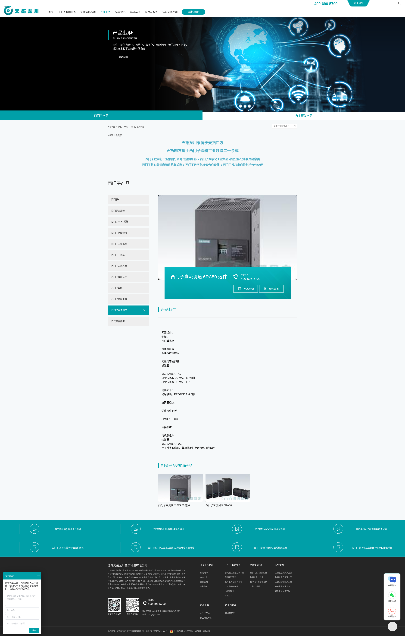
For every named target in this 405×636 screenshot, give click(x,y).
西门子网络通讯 (119, 232)
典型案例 (135, 12)
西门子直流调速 (137, 127)
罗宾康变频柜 (118, 321)
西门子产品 (101, 115)
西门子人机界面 (119, 266)
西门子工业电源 (119, 243)
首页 (50, 12)
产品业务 (105, 12)
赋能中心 (120, 12)
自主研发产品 (303, 115)
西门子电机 (116, 288)
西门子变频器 (118, 210)
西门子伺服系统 (119, 277)
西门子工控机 (118, 255)
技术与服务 (151, 12)
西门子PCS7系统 (119, 221)
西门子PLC (116, 199)
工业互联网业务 (67, 12)
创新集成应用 (88, 12)
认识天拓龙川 (170, 12)
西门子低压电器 (119, 299)
